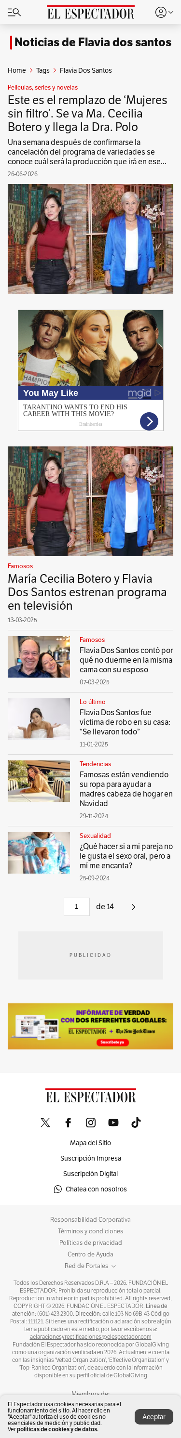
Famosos (20, 566)
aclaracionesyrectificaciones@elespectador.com (91, 1336)
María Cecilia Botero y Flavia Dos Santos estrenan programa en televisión (87, 592)
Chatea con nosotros (96, 1189)
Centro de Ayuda (90, 1254)
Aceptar (154, 1416)
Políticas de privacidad (90, 1243)
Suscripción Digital (90, 1173)
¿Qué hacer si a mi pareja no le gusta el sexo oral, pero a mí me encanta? (126, 856)
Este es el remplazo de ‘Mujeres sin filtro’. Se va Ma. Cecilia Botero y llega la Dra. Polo (87, 113)
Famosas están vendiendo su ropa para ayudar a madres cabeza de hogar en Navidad (126, 789)
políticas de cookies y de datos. (57, 1429)
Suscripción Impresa (90, 1158)
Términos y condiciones (90, 1231)
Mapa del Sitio (90, 1142)
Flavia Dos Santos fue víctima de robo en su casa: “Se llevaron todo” (125, 722)
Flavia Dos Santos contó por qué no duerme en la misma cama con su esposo (126, 660)
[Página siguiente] (133, 910)
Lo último (93, 702)
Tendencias (95, 764)
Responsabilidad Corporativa (90, 1219)
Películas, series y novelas (43, 88)
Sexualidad (95, 836)
